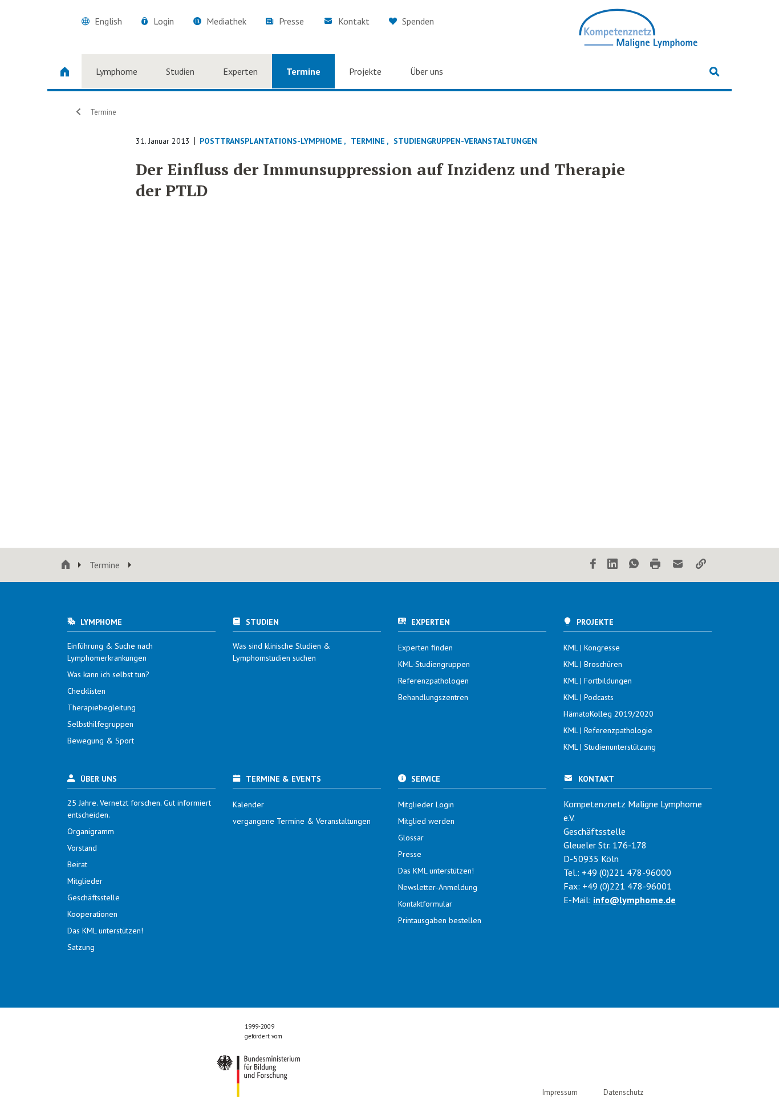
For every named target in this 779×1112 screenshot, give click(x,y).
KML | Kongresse (591, 647)
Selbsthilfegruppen (100, 724)
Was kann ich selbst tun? (108, 674)
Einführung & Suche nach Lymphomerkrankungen (110, 652)
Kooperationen (92, 914)
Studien (180, 71)
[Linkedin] (612, 564)
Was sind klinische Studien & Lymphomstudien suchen (281, 652)
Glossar (411, 837)
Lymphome (116, 71)
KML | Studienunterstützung (609, 747)
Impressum (560, 1092)
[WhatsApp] (634, 564)
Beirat (77, 864)
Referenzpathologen (433, 681)
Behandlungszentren (433, 697)
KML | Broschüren (592, 664)
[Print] (655, 564)
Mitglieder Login (426, 804)
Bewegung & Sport (100, 740)
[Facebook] (593, 564)
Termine (303, 71)
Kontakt (354, 21)
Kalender (248, 804)
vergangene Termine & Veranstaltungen (302, 821)
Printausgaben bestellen (439, 920)
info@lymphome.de (634, 899)
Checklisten (86, 691)
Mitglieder (85, 881)
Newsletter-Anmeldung (437, 887)
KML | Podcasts (588, 697)
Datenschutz (623, 1092)
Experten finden (425, 647)
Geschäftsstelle (93, 897)
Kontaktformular (425, 904)
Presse (291, 21)
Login (163, 21)
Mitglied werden (426, 821)
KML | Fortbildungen (597, 681)
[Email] (678, 564)
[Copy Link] (701, 564)
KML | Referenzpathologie (607, 730)
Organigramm (90, 831)
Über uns (426, 71)
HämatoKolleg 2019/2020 (608, 714)
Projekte (365, 71)
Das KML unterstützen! (105, 930)
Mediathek (226, 21)
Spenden (417, 21)
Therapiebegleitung (101, 707)
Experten (240, 71)
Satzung (81, 947)
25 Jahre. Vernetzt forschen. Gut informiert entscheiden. (139, 809)
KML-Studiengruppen (434, 664)
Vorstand (82, 848)
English (108, 21)
